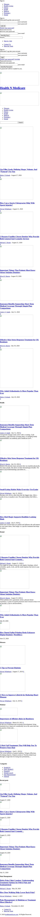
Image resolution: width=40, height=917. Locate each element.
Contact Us (7, 44)
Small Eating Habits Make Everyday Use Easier (19, 489)
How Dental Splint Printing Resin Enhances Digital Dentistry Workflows (17, 633)
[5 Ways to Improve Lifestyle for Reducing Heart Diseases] (12, 691)
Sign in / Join (8, 41)
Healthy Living (8, 6)
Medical (6, 11)
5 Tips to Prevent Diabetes (10, 668)
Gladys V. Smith (5, 312)
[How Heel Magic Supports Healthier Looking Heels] (14, 513)
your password (22, 24)
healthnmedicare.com (11, 914)
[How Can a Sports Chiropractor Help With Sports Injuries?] (16, 199)
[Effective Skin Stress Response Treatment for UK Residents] (16, 336)
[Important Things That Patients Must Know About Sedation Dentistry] (16, 266)
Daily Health (8, 769)
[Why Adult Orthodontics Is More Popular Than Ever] (16, 387)
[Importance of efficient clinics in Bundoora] (8, 715)
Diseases (6, 4)
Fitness (6, 8)
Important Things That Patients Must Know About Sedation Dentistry (17, 271)
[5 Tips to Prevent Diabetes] (12, 664)
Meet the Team (8, 46)
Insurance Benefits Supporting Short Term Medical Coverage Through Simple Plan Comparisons (17, 306)
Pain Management (10, 775)
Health (6, 9)
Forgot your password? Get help (10, 59)
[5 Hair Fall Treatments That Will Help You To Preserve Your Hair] (8, 741)
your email (21, 33)
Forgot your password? (7, 28)
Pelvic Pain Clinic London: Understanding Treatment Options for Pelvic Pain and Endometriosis (17, 882)
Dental (6, 15)
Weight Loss (8, 773)
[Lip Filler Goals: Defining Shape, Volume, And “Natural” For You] (16, 165)
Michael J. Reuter (5, 242)
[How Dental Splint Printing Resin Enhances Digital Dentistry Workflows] (5, 629)
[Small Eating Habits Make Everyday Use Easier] (14, 485)
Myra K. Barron (5, 276)
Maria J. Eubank (5, 175)
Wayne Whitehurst (5, 209)
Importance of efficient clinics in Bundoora (17, 719)
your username (22, 22)
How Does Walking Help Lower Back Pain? (17, 892)
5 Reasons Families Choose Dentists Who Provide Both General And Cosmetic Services (19, 238)
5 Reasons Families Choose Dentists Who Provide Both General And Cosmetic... (19, 558)
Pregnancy (7, 13)
